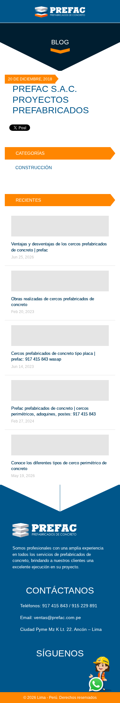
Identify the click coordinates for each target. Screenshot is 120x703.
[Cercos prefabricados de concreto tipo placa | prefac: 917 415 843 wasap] (60, 335)
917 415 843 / (56, 605)
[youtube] (60, 671)
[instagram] (76, 671)
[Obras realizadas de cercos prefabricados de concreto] (60, 281)
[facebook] (44, 671)
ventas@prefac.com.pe (57, 617)
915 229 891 (84, 605)
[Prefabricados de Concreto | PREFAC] (60, 11)
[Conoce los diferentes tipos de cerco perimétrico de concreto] (60, 445)
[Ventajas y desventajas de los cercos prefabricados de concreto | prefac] (60, 226)
